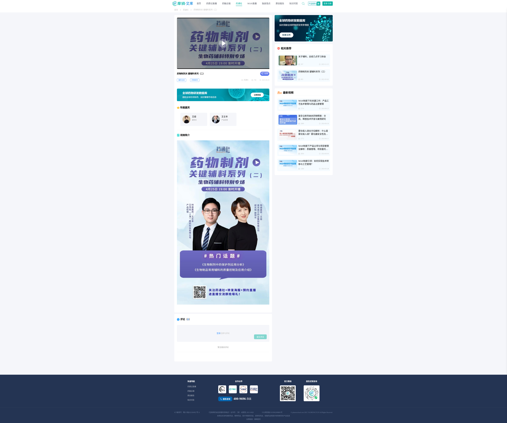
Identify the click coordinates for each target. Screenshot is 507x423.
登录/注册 (328, 3)
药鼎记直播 (211, 3)
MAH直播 (252, 3)
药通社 (239, 3)
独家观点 (266, 3)
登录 (218, 333)
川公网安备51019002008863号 (272, 412)
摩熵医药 (257, 419)
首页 (199, 3)
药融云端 (226, 3)
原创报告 (280, 3)
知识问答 (293, 3)
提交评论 (260, 337)
